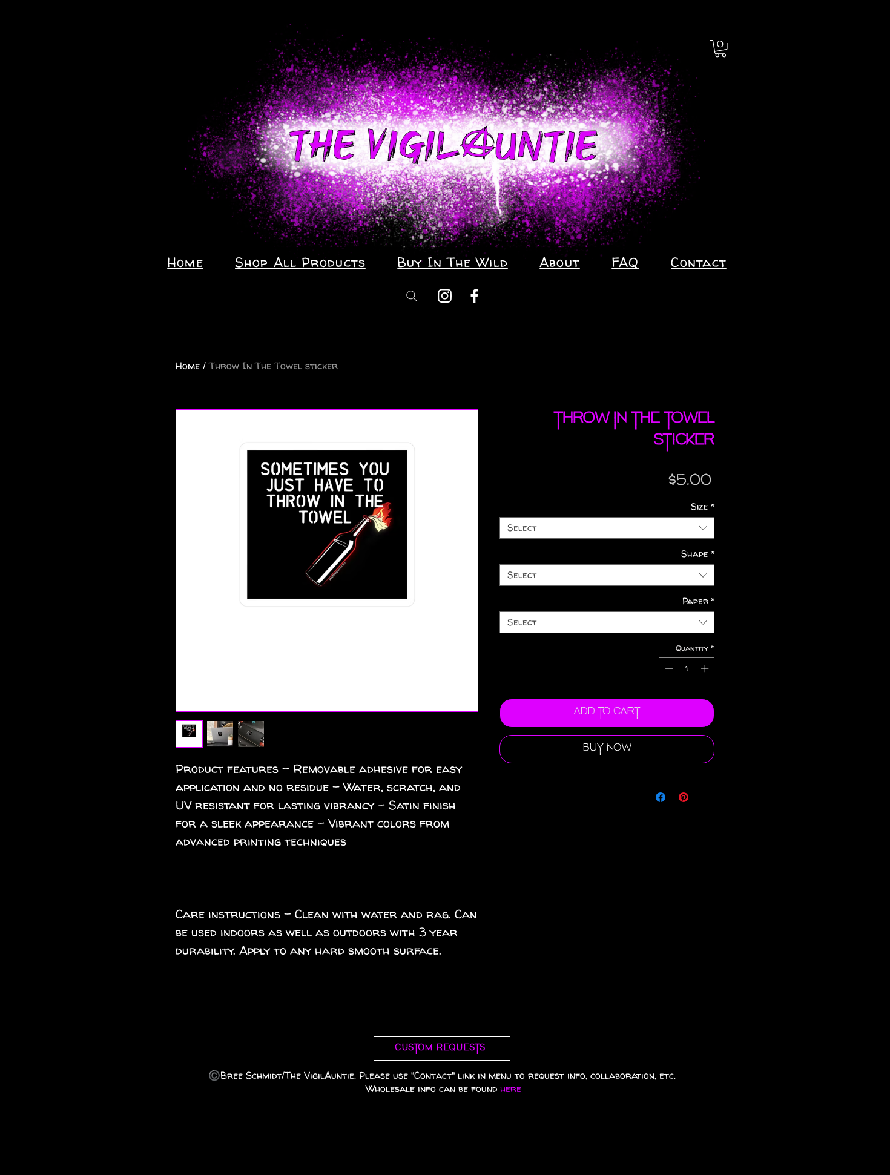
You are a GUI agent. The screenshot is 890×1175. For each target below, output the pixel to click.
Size (702, 506)
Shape (697, 553)
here (510, 1088)
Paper (698, 601)
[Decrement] (668, 668)
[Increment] (706, 668)
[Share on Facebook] (660, 797)
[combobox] (606, 528)
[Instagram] (445, 296)
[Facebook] (474, 296)
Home (188, 365)
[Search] (411, 296)
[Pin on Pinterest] (683, 797)
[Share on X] (706, 797)
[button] (720, 49)
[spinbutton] (687, 668)
